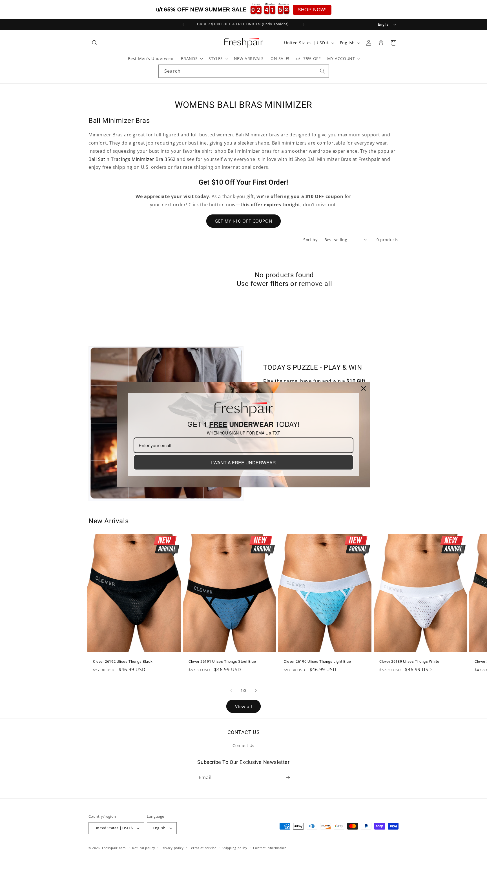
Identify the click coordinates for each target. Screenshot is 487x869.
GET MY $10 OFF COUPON (243, 221)
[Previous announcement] (183, 24)
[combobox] (244, 71)
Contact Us (243, 745)
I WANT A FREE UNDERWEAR (243, 462)
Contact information (270, 848)
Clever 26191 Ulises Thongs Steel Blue (222, 661)
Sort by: (310, 239)
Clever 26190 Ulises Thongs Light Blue (317, 661)
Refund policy (143, 848)
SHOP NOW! (312, 9)
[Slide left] (231, 690)
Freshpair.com (114, 848)
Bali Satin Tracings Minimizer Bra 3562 (132, 159)
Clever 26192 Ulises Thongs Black (122, 661)
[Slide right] (256, 690)
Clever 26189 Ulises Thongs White (409, 661)
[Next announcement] (303, 24)
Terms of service (202, 848)
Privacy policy (172, 848)
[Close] (363, 388)
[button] (94, 43)
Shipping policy (234, 848)
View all (243, 706)
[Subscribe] (288, 777)
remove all (315, 284)
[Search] (322, 71)
